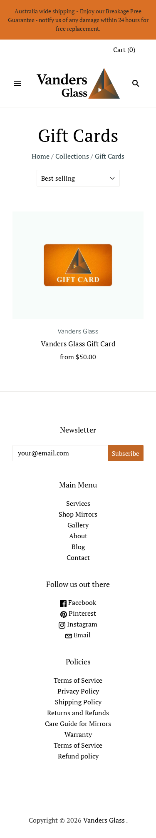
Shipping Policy (78, 701)
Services (78, 503)
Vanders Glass (78, 331)
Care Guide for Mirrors (78, 723)
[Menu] (17, 83)
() (124, 49)
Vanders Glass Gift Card (78, 343)
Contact (78, 557)
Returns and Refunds (78, 712)
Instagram (81, 624)
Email (81, 634)
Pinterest (81, 613)
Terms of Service (78, 680)
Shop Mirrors (78, 514)
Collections (72, 156)
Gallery (78, 525)
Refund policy (78, 756)
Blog (78, 546)
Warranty (78, 734)
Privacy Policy (78, 691)
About (78, 535)
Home (41, 156)
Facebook (81, 602)
